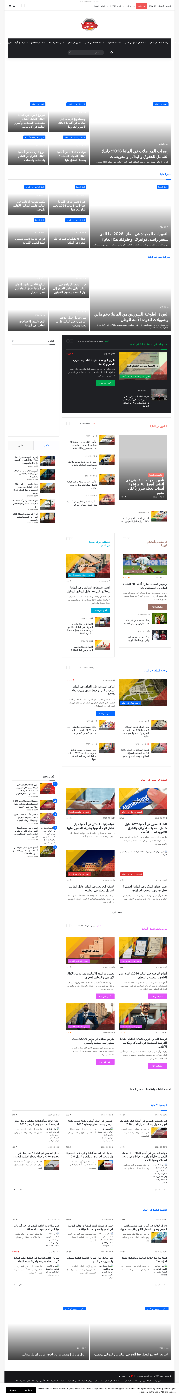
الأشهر (20, 445)
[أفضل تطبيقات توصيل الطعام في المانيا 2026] (102, 645)
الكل (107, 341)
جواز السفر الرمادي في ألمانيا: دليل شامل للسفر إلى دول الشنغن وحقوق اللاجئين (69, 288)
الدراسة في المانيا (56, 43)
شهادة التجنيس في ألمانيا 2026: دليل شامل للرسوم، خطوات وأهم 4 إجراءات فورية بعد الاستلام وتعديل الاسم (144, 1156)
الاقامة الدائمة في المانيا (94, 43)
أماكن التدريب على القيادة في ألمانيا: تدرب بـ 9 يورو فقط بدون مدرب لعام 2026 (93, 690)
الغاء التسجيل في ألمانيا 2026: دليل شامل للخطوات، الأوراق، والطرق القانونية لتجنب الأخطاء (146, 828)
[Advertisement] (89, 78)
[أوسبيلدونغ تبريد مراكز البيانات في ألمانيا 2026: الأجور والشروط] (69, 116)
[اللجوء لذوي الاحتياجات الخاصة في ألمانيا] (28, 314)
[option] (89, 132)
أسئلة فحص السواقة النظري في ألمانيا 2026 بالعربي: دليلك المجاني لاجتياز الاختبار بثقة (82, 730)
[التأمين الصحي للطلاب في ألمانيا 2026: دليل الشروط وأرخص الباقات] (107, 479)
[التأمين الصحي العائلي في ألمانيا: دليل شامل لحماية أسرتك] (107, 499)
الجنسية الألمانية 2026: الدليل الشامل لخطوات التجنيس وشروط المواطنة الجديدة (26, 817)
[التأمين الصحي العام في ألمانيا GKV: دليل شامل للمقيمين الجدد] (159, 516)
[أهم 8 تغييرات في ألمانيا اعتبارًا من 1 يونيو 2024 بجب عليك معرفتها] (69, 198)
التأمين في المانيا (74, 43)
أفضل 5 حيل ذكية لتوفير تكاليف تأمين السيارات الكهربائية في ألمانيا (82, 464)
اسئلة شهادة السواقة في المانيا (89, 1)
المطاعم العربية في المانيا (75, 137)
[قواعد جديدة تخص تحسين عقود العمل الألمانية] (28, 232)
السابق (157, 1189)
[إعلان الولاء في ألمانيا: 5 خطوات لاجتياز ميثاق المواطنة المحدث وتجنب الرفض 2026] (51, 1134)
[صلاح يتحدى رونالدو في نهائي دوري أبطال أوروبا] (159, 635)
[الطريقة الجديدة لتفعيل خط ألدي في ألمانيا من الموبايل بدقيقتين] (130, 1332)
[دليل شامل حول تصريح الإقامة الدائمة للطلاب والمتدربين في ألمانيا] (105, 1272)
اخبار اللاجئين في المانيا (35, 187)
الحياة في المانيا (161, 104)
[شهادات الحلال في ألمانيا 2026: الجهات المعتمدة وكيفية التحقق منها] (69, 149)
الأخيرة (46, 445)
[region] (89, 1389)
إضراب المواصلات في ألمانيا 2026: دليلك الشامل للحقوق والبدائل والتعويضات (26, 460)
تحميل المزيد (117, 912)
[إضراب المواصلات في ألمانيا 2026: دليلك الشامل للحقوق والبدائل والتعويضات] (130, 132)
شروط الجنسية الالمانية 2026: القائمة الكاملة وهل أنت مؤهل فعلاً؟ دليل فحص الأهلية (25, 804)
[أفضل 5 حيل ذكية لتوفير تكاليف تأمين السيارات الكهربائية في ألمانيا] (107, 460)
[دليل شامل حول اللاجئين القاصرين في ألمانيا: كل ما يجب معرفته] (69, 314)
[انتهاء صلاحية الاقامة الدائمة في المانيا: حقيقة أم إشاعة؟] (159, 1270)
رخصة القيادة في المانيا (158, 43)
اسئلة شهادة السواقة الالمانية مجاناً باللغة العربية (26, 43)
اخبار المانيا (162, 187)
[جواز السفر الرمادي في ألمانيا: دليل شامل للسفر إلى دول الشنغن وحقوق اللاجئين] (69, 281)
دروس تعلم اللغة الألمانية (34, 137)
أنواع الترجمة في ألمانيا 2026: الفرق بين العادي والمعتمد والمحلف (31, 156)
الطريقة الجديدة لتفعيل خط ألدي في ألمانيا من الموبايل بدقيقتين (131, 1354)
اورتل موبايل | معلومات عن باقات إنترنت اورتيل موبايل (54, 1354)
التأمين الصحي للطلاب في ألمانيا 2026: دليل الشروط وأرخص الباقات (82, 484)
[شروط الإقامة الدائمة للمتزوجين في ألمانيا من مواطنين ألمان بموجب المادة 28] (51, 1239)
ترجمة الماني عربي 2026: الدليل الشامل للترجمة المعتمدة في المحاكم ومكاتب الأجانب (143, 1042)
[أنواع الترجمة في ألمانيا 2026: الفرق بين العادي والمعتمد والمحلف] (28, 149)
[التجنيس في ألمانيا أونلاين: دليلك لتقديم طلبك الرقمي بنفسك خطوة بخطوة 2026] (105, 1134)
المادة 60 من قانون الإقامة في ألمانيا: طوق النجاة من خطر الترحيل (29, 288)
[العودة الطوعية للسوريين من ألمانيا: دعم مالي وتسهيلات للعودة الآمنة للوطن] (130, 298)
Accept (13, 1390)
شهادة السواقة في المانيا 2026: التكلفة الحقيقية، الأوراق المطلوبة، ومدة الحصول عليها (134, 753)
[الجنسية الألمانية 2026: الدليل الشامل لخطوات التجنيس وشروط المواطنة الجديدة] (47, 818)
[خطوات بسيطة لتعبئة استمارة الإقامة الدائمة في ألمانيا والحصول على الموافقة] (105, 1239)
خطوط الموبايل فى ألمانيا (157, 1308)
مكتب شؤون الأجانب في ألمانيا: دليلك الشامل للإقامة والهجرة (29, 205)
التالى (21, 1189)
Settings (28, 1390)
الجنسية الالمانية (114, 43)
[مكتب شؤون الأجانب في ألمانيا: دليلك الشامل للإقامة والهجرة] (28, 198)
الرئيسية (158, 1380)
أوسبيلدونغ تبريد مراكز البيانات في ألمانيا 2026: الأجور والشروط (71, 122)
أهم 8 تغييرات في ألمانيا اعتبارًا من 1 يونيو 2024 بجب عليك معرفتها (69, 205)
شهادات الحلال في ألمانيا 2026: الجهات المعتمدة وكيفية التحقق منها (71, 156)
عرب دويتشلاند (124, 1376)
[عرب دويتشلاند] (89, 24)
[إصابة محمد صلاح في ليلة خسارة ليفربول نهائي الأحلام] (159, 618)
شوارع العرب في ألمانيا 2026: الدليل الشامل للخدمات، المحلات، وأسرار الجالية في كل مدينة (99, 6)
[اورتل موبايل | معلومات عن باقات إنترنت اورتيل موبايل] (48, 1332)
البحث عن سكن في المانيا (135, 43)
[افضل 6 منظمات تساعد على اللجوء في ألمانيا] (69, 232)
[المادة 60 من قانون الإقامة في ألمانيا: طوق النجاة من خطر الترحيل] (28, 281)
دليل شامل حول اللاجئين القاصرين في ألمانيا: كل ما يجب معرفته (71, 321)
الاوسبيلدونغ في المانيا (76, 104)
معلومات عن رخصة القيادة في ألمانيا (90, 341)
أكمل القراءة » (105, 383)
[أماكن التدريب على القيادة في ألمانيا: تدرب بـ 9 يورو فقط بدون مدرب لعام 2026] (47, 851)
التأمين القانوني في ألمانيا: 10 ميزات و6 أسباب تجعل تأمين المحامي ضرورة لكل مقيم (83, 445)
